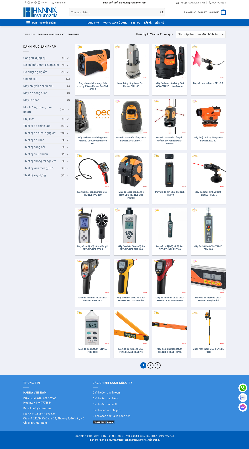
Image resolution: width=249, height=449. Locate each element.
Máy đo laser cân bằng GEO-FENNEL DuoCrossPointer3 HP (93, 140)
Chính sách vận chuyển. (107, 410)
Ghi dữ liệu (30, 79)
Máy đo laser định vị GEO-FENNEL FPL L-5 (208, 193)
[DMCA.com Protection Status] (103, 422)
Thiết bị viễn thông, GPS (38, 168)
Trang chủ (29, 34)
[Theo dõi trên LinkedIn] (39, 2)
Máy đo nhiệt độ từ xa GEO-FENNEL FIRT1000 (92, 299)
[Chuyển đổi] (67, 58)
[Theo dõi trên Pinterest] (35, 2)
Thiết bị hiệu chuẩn (35, 154)
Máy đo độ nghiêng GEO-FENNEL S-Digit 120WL (170, 350)
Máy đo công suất (35, 93)
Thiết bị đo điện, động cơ (39, 133)
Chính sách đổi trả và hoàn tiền (111, 416)
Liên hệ (159, 22)
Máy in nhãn (31, 100)
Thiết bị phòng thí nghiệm (39, 161)
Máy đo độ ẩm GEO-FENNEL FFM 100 (208, 248)
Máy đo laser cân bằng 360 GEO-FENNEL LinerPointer (170, 85)
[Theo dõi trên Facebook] (25, 2)
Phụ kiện (28, 119)
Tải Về (147, 22)
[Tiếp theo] (158, 365)
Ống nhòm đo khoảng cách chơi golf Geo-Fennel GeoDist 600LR (92, 86)
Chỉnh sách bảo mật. (105, 404)
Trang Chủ (92, 22)
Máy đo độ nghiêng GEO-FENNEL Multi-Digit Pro (131, 350)
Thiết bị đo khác (33, 140)
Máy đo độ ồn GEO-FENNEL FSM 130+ (92, 350)
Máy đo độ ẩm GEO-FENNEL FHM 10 (169, 193)
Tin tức (135, 22)
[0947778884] (242, 387)
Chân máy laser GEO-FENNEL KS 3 (208, 350)
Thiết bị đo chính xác (36, 126)
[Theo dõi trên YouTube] (43, 2)
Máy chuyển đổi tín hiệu (38, 86)
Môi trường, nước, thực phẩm (37, 109)
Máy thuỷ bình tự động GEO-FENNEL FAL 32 (208, 139)
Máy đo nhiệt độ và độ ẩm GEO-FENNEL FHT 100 (131, 248)
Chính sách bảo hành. (106, 398)
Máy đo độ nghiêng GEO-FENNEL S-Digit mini (208, 299)
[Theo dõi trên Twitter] (32, 2)
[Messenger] (242, 407)
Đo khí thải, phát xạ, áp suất (41, 65)
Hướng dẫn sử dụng (115, 22)
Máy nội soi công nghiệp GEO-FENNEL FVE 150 (92, 193)
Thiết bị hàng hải (34, 147)
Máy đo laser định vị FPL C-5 (208, 83)
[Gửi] (162, 12)
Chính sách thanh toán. (106, 392)
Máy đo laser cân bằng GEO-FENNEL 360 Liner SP (131, 139)
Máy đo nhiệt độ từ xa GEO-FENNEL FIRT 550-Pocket (169, 299)
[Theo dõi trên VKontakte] (46, 2)
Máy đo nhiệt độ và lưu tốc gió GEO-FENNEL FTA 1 (92, 248)
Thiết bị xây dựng (34, 175)
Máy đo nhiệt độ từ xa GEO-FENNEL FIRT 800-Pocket (131, 299)
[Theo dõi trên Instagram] (29, 2)
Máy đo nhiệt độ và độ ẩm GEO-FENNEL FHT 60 (169, 248)
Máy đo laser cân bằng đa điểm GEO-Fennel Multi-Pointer (169, 140)
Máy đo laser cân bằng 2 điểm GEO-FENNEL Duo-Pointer (131, 195)
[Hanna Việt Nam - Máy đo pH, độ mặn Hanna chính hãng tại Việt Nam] (43, 12)
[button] (59, 2)
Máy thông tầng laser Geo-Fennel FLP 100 (131, 85)
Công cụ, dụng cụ (34, 58)
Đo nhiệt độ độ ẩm (35, 72)
